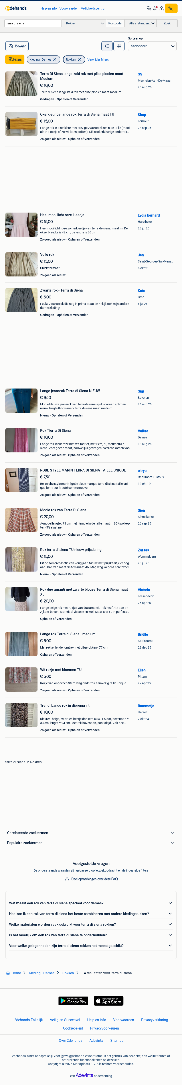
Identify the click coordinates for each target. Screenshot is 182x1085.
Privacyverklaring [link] (154, 1020)
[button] (155, 8)
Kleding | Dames (40, 59)
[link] (20, 8)
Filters (17, 59)
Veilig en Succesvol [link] (65, 1020)
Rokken (71, 59)
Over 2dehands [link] (70, 1040)
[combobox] (32, 23)
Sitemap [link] (116, 1040)
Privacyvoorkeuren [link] (104, 1028)
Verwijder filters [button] (98, 59)
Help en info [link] (49, 8)
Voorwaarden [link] (68, 8)
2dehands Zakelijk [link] (28, 1020)
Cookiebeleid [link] (73, 1028)
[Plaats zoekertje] (171, 8)
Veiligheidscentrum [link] (94, 8)
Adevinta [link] (96, 1040)
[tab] (107, 46)
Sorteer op (135, 38)
